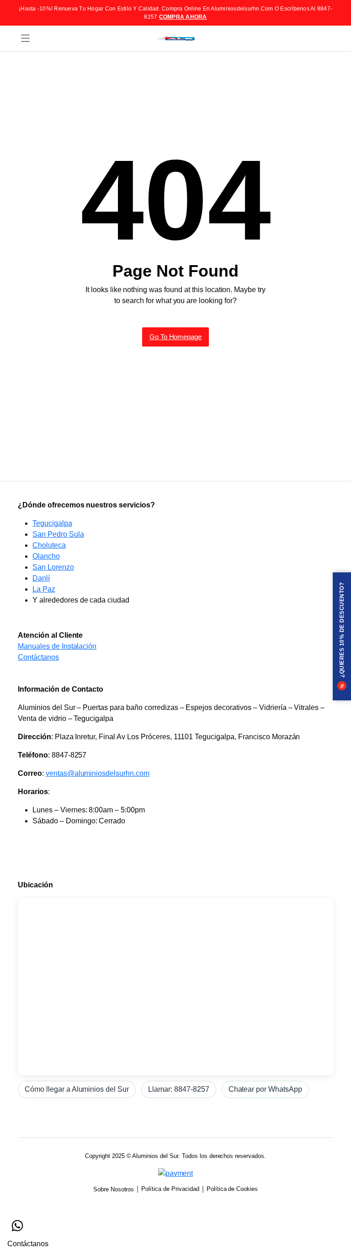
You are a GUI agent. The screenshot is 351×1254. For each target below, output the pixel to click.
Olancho (46, 556)
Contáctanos (38, 657)
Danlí (41, 578)
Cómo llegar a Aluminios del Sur (77, 1089)
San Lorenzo (53, 567)
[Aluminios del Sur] (175, 38)
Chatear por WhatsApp (265, 1089)
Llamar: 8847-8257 (178, 1089)
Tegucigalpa (52, 523)
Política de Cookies (232, 1188)
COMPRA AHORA (183, 17)
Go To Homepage (175, 337)
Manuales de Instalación (57, 646)
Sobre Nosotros (113, 1189)
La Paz (43, 589)
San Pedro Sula (58, 534)
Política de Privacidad (170, 1188)
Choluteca (49, 545)
